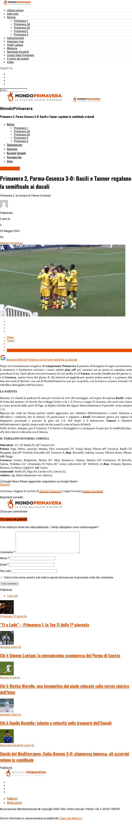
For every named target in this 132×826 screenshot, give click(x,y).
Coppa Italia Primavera (20, 55)
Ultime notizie (15, 10)
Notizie (11, 17)
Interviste (12, 13)
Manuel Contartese (11, 243)
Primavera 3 (21, 31)
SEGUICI (5, 484)
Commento (7, 552)
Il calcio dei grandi (18, 58)
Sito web (5, 571)
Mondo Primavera (50, 491)
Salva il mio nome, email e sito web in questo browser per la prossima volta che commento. (59, 577)
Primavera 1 (21, 21)
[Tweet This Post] (69, 324)
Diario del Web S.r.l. (70, 818)
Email (4, 564)
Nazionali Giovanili (18, 51)
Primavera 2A (22, 24)
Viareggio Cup (15, 41)
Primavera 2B (22, 27)
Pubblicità (12, 798)
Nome (4, 558)
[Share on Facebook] (69, 321)
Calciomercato (15, 38)
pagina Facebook (92, 491)
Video (10, 62)
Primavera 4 (21, 34)
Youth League (15, 45)
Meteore (12, 48)
